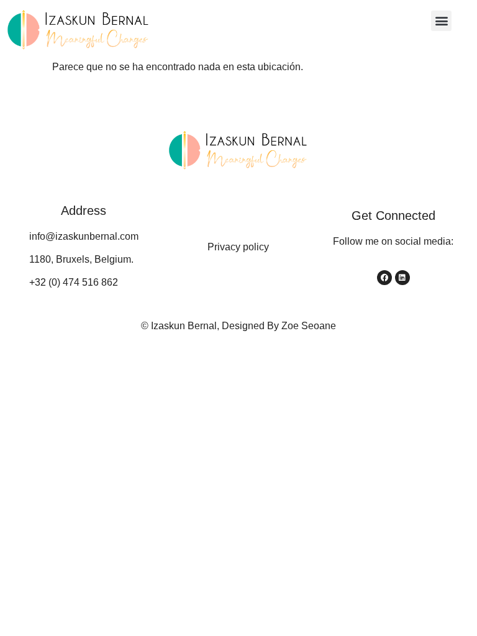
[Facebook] (384, 277)
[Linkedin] (402, 277)
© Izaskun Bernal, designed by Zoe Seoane (238, 325)
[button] (441, 21)
